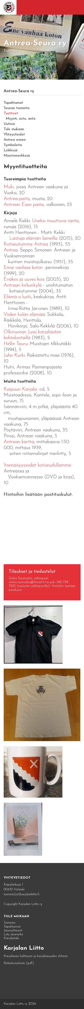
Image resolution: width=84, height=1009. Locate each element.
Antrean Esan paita (24, 204)
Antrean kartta (19, 442)
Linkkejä (10, 150)
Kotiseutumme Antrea (26, 244)
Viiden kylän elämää (24, 314)
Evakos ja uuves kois (24, 279)
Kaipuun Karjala (20, 389)
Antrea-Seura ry (19, 91)
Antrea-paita (17, 198)
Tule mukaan (14, 129)
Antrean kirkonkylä (23, 285)
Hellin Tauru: (16, 343)
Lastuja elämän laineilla (33, 238)
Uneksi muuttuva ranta (55, 221)
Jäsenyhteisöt (13, 930)
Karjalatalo (11, 938)
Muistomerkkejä (17, 156)
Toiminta (9, 923)
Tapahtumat (13, 103)
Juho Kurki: (15, 355)
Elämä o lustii (17, 296)
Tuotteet (11, 113)
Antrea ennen (15, 140)
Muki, (9, 187)
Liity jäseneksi (13, 934)
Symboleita (13, 145)
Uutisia (9, 124)
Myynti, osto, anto (20, 119)
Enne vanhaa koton (23, 267)
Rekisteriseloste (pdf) (19, 963)
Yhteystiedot (14, 134)
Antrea (11, 250)
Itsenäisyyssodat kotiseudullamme (37, 465)
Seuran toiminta (16, 108)
